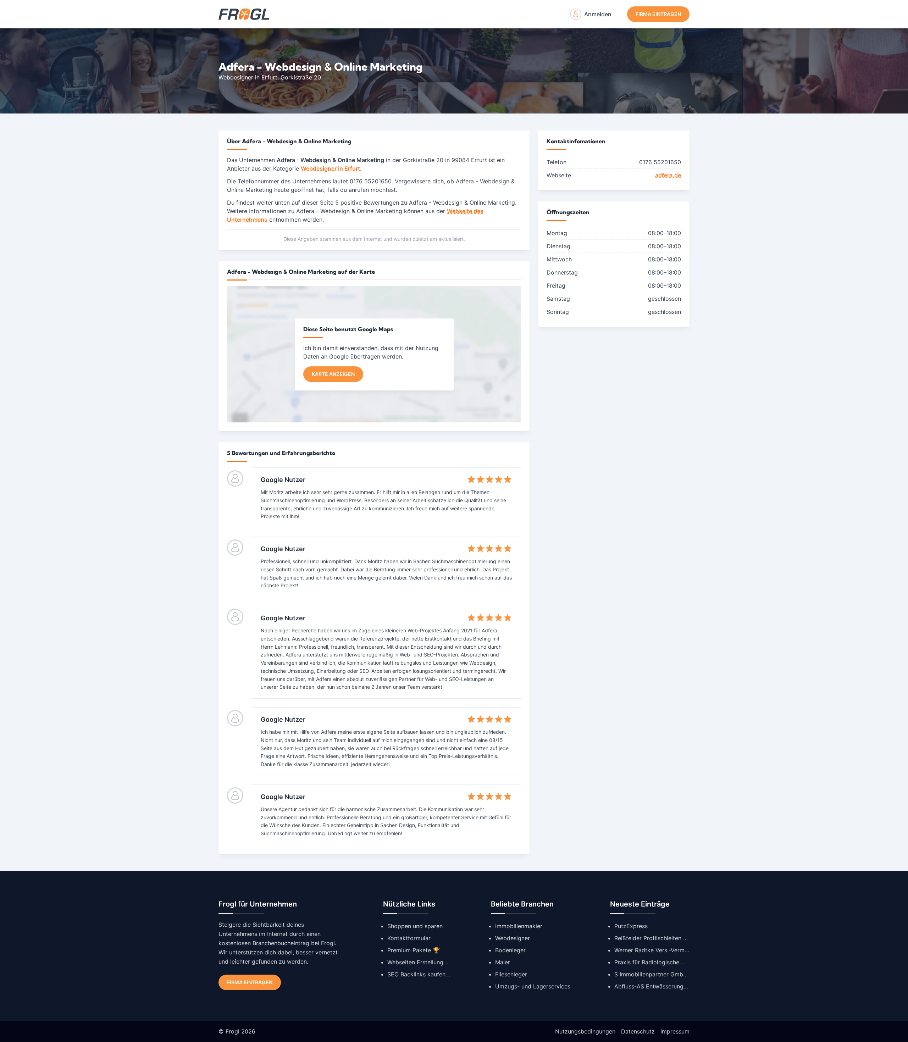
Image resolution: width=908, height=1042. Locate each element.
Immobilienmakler (518, 926)
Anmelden (597, 14)
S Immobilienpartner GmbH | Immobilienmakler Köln (652, 974)
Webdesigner (512, 938)
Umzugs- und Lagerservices (532, 986)
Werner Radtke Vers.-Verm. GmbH (652, 950)
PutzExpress (631, 926)
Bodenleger (510, 950)
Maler (502, 962)
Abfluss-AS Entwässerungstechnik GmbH (652, 986)
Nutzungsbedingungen (585, 1031)
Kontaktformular (409, 938)
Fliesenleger (511, 974)
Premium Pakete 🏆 (413, 950)
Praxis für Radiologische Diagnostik (652, 962)
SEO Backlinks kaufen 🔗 (419, 974)
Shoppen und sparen (415, 926)
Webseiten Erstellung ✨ (419, 962)
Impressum (675, 1031)
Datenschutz (638, 1031)
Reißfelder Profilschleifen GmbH (652, 938)
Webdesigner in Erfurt (247, 77)
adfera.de (668, 175)
